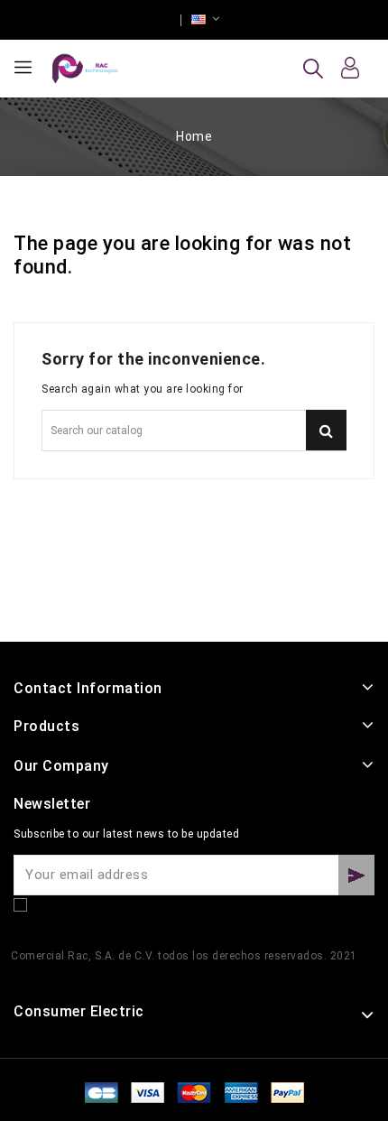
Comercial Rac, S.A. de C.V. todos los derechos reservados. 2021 (184, 956)
